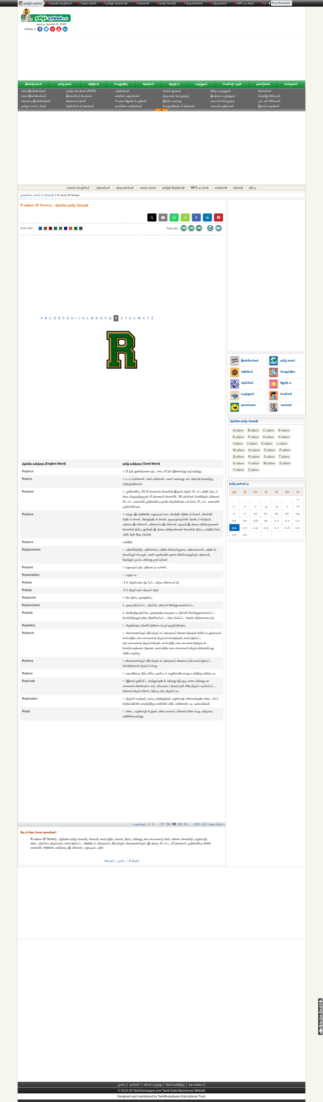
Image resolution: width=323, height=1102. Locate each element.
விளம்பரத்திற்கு (175, 1084)
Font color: (27, 228)
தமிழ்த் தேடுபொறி (116, 3)
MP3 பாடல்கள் (245, 3)
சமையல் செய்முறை (222, 101)
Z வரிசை (253, 470)
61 (185, 824)
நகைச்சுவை (263, 83)
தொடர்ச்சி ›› (217, 824)
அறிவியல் (93, 83)
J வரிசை (252, 443)
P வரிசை (284, 450)
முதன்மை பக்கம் (30, 195)
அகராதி (238, 187)
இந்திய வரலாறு (172, 101)
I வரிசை (238, 443)
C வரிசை (268, 430)
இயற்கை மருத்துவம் (222, 96)
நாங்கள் (135, 1084)
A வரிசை (238, 430)
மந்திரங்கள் (122, 91)
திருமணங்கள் (194, 3)
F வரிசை (253, 437)
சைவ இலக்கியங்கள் (33, 96)
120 (197, 824)
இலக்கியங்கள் (33, 83)
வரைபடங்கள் (88, 3)
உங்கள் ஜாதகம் (172, 91)
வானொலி (143, 3)
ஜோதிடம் (174, 83)
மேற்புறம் (134, 861)
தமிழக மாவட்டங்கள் (33, 106)
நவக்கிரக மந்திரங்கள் (128, 106)
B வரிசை (253, 430)
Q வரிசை (238, 456)
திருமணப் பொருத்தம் (176, 96)
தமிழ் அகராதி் (168, 3)
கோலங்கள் (265, 91)
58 (168, 824)
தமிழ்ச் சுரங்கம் (33, 3)
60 (180, 824)
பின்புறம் (109, 861)
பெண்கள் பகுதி (232, 83)
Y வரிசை (238, 470)
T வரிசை (284, 456)
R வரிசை (254, 456)
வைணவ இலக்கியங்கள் (36, 101)
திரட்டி (252, 187)
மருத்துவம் (201, 83)
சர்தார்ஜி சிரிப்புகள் (269, 96)
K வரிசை (267, 443)
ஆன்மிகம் (148, 83)
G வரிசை (268, 437)
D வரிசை (284, 430)
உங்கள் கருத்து (153, 1084)
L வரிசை (282, 443)
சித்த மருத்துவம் (220, 91)
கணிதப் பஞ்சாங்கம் (127, 96)
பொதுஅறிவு (121, 83)
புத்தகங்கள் (220, 3)
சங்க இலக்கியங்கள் (33, 91)
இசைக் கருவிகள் (269, 106)
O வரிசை (269, 450)
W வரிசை (269, 463)
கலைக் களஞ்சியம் (60, 3)
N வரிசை (254, 450)
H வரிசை (284, 437)
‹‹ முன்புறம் (139, 824)
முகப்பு (121, 861)
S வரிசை (269, 456)
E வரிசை (238, 437)
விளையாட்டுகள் (76, 101)
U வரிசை (238, 463)
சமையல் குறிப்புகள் (222, 106)
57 (162, 824)
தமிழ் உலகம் (65, 83)
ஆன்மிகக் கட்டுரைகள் (80, 106)
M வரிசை (239, 450)
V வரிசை (253, 463)
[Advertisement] (210, 44)
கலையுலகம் (291, 83)
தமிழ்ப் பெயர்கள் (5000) (81, 91)
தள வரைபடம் (197, 1084)
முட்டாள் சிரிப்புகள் (269, 101)
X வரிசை (284, 463)
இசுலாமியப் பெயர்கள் (79, 96)
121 (204, 824)
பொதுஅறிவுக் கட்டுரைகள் (179, 106)
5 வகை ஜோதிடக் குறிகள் (131, 101)
